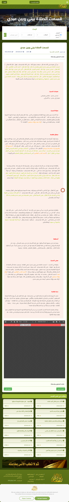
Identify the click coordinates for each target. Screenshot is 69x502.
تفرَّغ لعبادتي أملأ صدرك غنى (23, 411)
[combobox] (43, 35)
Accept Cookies (42, 498)
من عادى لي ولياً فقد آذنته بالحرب (54, 440)
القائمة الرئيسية (35, 2)
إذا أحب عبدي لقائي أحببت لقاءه (55, 401)
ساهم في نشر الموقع (39, 475)
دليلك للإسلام (39, 479)
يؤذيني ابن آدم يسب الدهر (56, 411)
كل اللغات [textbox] (29, 35)
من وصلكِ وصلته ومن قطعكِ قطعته (54, 421)
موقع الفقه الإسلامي (30, 475)
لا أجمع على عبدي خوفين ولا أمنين (54, 450)
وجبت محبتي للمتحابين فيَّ (23, 421)
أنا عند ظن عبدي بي (25, 440)
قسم (57, 37)
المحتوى (57, 35)
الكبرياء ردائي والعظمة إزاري (23, 431)
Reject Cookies (26, 498)
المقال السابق (61, 389)
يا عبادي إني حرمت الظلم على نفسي (54, 431)
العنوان (58, 33)
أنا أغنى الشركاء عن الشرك (24, 450)
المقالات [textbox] (46, 35)
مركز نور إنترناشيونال (30, 480)
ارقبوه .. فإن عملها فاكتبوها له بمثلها (21, 401)
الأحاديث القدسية (54, 52)
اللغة (5, 2)
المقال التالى (8, 389)
